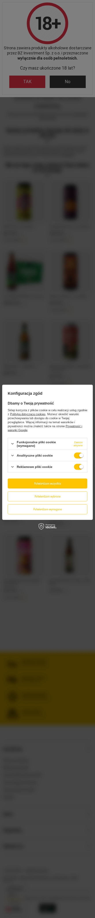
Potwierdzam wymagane (47, 509)
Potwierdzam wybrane (48, 496)
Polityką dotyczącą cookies (28, 414)
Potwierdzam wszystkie (47, 483)
